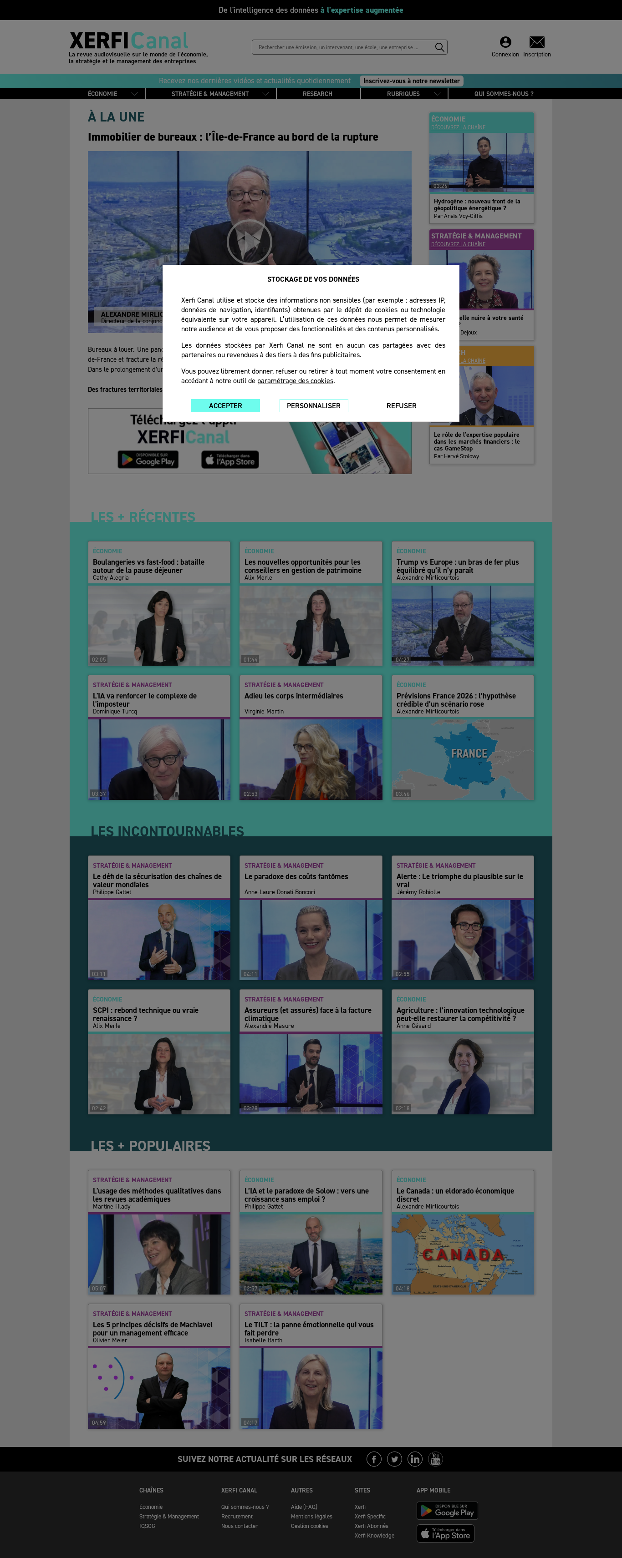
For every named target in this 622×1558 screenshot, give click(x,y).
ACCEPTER (225, 405)
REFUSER (402, 405)
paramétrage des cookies (295, 380)
